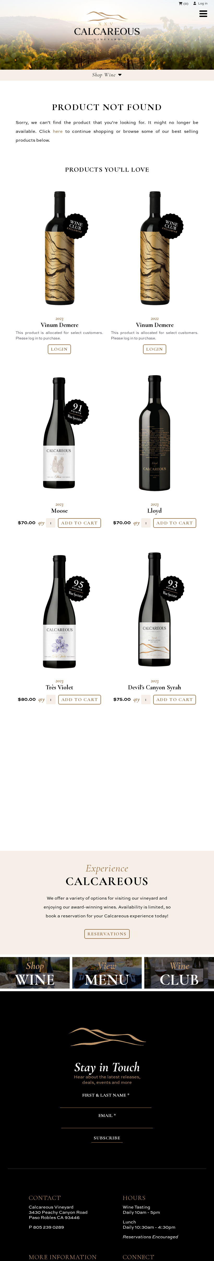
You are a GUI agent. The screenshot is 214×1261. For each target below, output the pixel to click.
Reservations (107, 934)
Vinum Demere (59, 322)
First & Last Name (104, 1095)
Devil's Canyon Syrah (154, 684)
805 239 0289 (48, 1227)
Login (59, 349)
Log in (202, 3)
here (58, 131)
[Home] (107, 38)
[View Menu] (203, 13)
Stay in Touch (107, 1066)
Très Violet (59, 684)
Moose (59, 508)
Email (105, 1115)
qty (41, 522)
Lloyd (154, 508)
